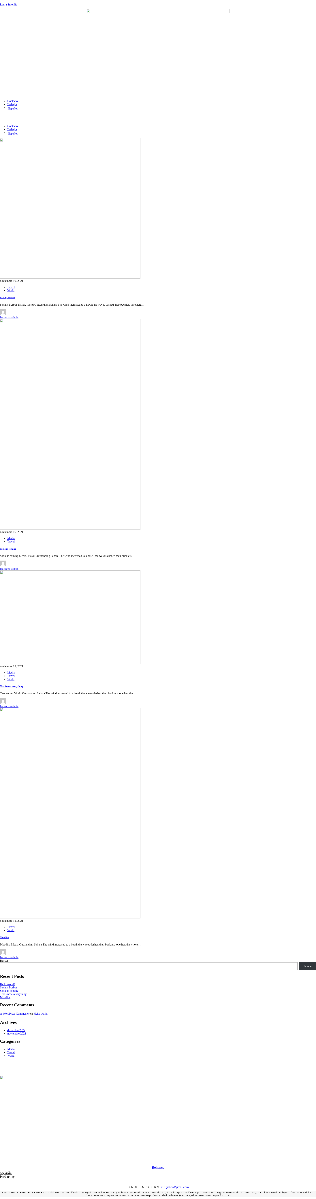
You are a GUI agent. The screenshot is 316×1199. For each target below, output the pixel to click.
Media (11, 538)
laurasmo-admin (9, 317)
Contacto (12, 101)
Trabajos (12, 104)
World (10, 290)
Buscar (4, 960)
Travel (11, 287)
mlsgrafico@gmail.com (175, 1187)
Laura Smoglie (8, 4)
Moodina (4, 937)
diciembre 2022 (16, 1030)
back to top (7, 1176)
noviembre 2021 (16, 1033)
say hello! (6, 1173)
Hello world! (7, 984)
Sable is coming (8, 548)
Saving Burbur (7, 297)
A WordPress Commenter (14, 1013)
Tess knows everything (11, 686)
